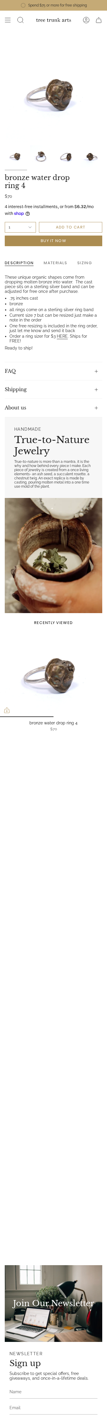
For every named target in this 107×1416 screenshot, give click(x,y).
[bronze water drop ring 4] (53, 674)
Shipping (16, 389)
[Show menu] (8, 20)
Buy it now (53, 241)
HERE (62, 336)
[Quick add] (6, 710)
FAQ (10, 371)
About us (15, 408)
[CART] (98, 20)
